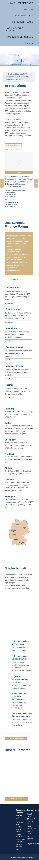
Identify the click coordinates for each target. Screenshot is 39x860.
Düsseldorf (10, 439)
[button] (2, 183)
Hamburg (9, 408)
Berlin (8, 422)
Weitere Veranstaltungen (14, 149)
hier (8, 630)
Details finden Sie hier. (13, 79)
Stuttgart (9, 467)
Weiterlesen (9, 302)
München (9, 479)
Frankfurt (9, 453)
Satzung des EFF (16, 279)
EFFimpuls (10, 496)
